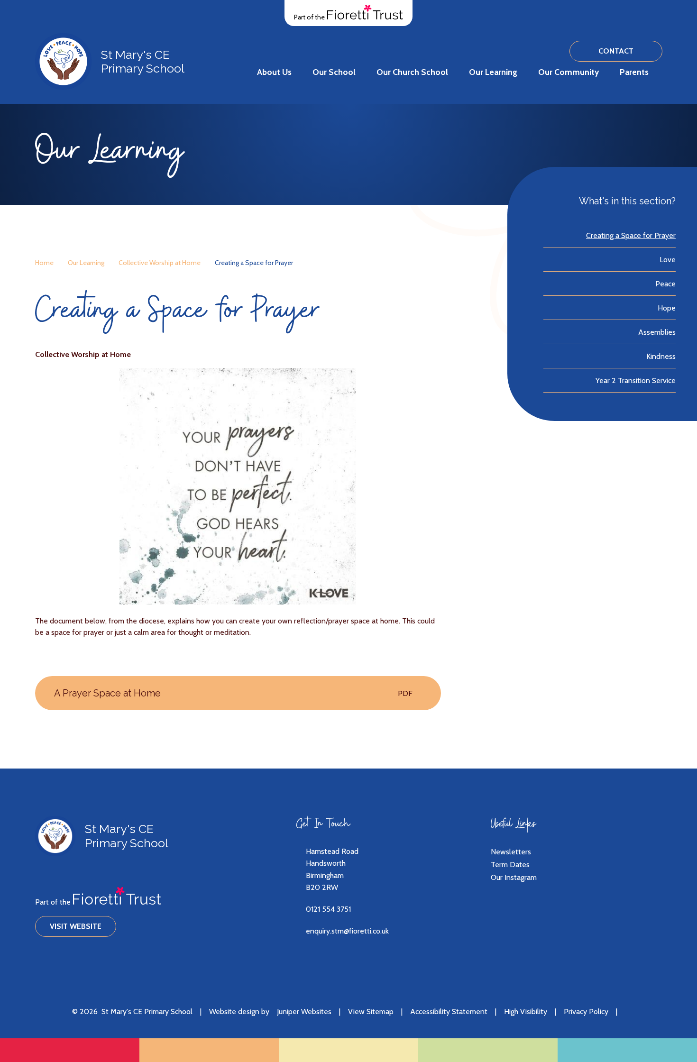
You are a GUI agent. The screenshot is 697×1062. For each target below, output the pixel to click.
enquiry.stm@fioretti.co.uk (347, 930)
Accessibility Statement (448, 1011)
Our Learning (86, 262)
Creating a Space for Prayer (254, 262)
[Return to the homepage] (63, 61)
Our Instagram (514, 877)
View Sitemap (371, 1011)
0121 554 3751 (328, 909)
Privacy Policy (586, 1011)
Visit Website (75, 926)
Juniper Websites (304, 1011)
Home (44, 262)
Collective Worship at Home (160, 262)
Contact (615, 50)
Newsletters (511, 851)
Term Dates (510, 864)
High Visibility (525, 1011)
